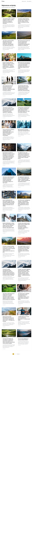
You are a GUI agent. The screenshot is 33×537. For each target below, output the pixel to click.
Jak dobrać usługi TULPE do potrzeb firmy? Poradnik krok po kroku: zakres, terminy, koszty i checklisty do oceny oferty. (23, 21)
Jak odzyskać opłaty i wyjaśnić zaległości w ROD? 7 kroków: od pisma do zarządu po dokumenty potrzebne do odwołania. (9, 21)
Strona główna (29, 1)
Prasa (3, 1)
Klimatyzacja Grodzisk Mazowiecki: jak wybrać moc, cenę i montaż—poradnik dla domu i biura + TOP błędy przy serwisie (8, 319)
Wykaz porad (24, 1)
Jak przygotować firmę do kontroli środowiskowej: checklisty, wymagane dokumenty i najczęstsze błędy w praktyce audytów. (9, 88)
